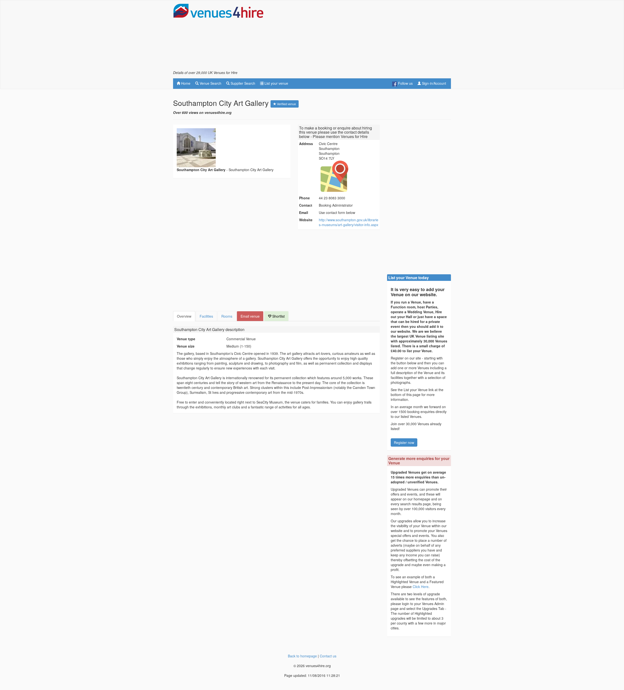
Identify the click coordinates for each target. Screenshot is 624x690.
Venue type (186, 338)
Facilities (206, 316)
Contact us (328, 655)
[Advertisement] (362, 37)
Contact (305, 205)
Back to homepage (302, 655)
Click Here (421, 586)
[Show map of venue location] (348, 176)
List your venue (275, 83)
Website (305, 219)
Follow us (405, 83)
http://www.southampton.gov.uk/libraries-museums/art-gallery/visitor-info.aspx (348, 222)
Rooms (226, 316)
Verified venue (286, 104)
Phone (304, 197)
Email (303, 212)
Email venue (250, 316)
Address (306, 143)
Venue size (186, 346)
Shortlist (278, 316)
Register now (404, 442)
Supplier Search (242, 83)
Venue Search (210, 83)
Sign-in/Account (433, 83)
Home (185, 83)
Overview (184, 316)
